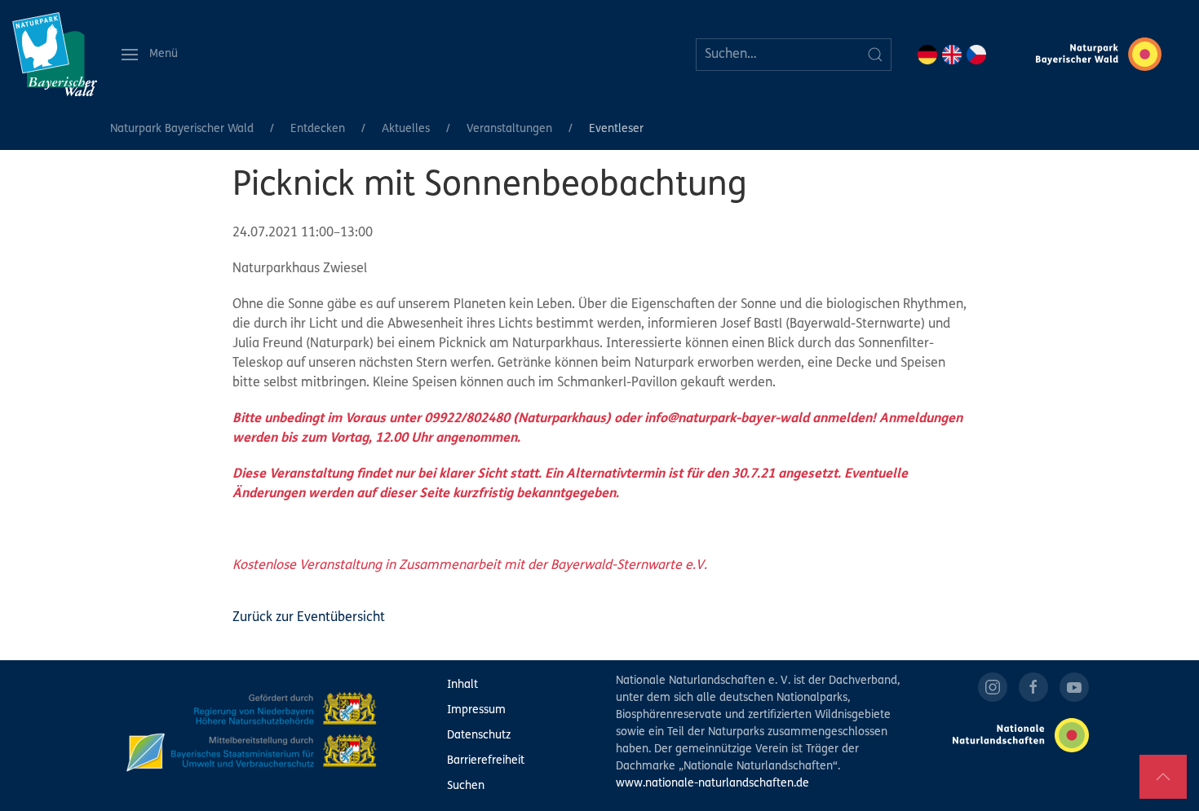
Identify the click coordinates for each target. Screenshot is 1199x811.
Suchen (465, 786)
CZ (976, 54)
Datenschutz (479, 735)
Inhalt (462, 685)
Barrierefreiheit (485, 761)
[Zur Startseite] (54, 54)
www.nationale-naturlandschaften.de (712, 784)
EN (952, 54)
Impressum (476, 710)
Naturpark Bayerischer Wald (182, 129)
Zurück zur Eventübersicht (308, 617)
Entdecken (317, 129)
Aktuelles (406, 129)
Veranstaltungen (509, 129)
